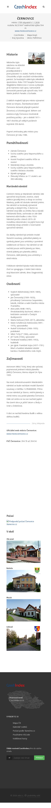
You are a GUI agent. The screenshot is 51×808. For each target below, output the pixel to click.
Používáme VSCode (21, 734)
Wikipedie (41, 423)
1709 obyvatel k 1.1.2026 (29, 22)
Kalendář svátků (20, 727)
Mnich (9, 598)
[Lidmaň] (24, 639)
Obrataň (10, 539)
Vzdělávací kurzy (20, 738)
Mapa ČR (17, 723)
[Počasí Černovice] (26, 523)
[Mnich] (24, 610)
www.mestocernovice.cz (25, 31)
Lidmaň (10, 627)
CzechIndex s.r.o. (17, 700)
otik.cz (20, 795)
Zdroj (34, 423)
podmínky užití (33, 795)
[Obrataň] (24, 552)
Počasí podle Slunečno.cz (24, 730)
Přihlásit (39, 757)
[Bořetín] (24, 581)
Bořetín (10, 568)
